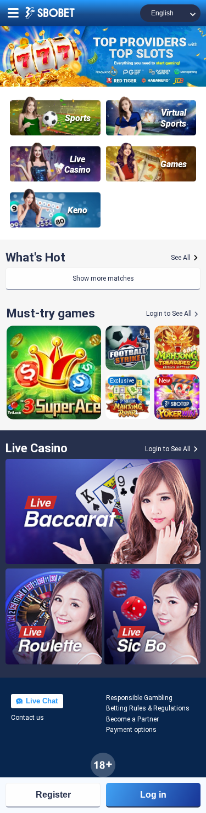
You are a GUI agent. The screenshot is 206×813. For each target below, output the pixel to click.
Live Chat (41, 701)
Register (53, 794)
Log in (153, 794)
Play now (54, 372)
